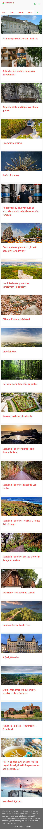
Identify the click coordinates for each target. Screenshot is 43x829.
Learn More (18, 827)
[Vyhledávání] (35, 4)
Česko (12, 12)
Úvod (3, 12)
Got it (28, 827)
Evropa (21, 12)
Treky (30, 12)
